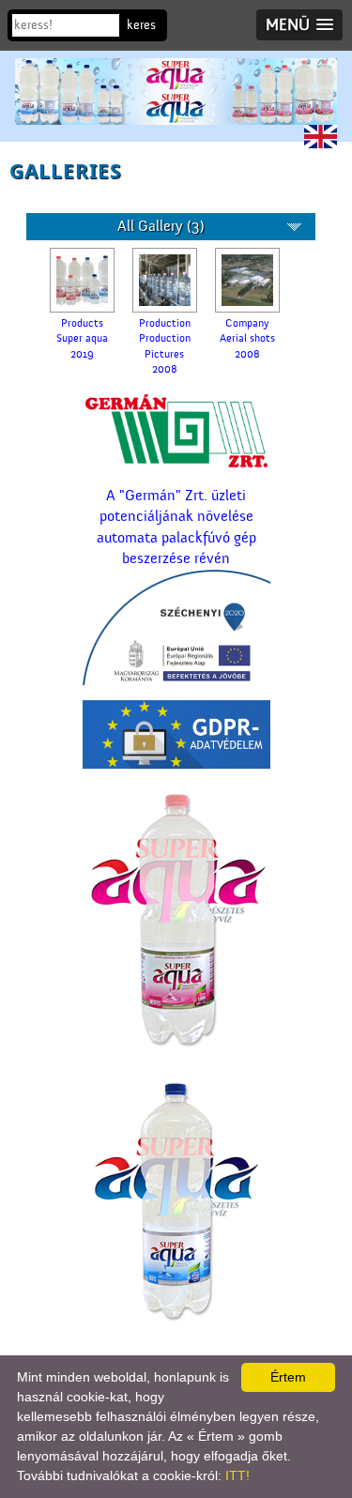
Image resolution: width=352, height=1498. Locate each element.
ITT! (237, 1475)
